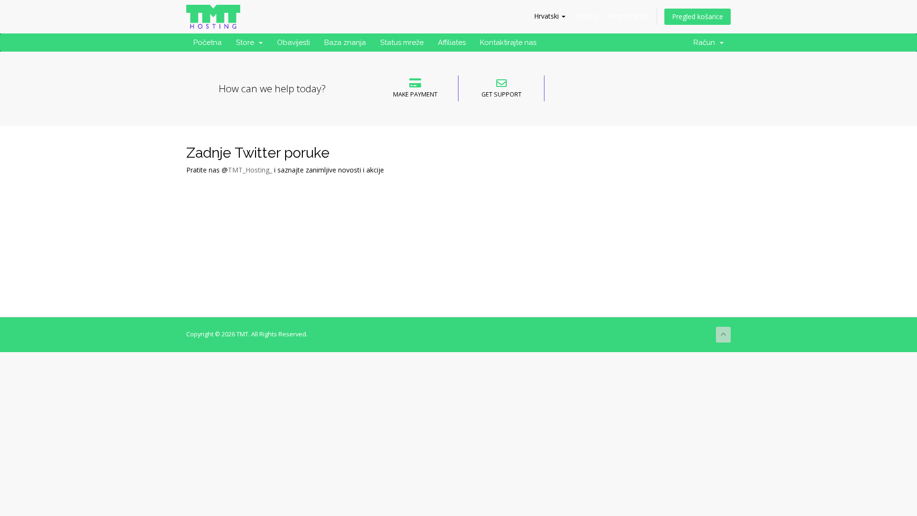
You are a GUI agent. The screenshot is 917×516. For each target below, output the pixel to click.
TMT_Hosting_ (250, 169)
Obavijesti (293, 42)
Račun (706, 42)
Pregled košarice (697, 16)
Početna (207, 42)
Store (247, 42)
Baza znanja (345, 42)
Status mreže (402, 42)
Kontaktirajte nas (508, 42)
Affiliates (452, 42)
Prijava (587, 16)
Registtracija (628, 16)
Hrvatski (547, 16)
